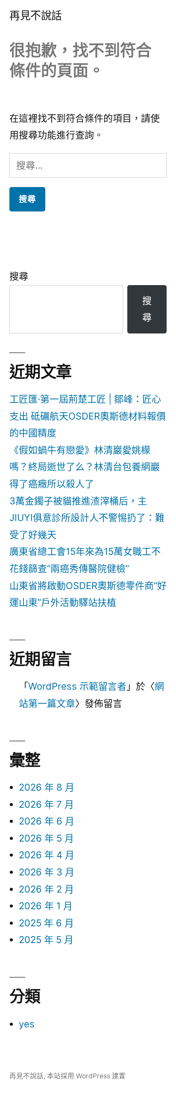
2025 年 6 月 (46, 922)
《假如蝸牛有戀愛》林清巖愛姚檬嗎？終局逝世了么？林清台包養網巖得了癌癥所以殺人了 (84, 466)
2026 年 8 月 (46, 787)
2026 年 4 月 (46, 854)
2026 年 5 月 (46, 838)
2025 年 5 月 (46, 939)
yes (27, 1024)
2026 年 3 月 (46, 872)
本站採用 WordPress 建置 (86, 1076)
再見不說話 (35, 15)
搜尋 (18, 276)
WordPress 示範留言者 (77, 686)
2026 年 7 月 (46, 804)
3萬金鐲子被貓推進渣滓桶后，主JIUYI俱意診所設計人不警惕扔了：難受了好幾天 (86, 517)
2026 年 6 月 (46, 821)
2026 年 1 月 (46, 905)
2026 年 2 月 (46, 889)
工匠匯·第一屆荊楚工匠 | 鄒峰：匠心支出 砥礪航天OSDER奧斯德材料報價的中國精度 (87, 415)
